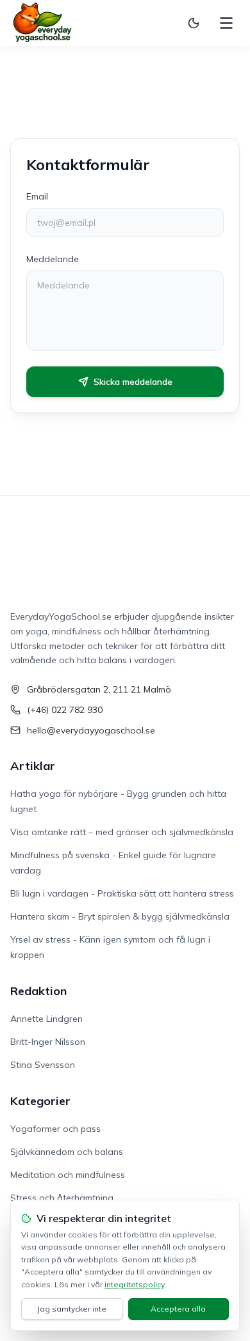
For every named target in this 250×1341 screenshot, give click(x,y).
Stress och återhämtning (61, 1198)
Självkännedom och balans (66, 1151)
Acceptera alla (178, 1309)
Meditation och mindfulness (67, 1174)
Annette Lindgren (46, 1018)
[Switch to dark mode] (193, 23)
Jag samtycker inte (71, 1309)
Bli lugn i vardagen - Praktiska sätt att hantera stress (122, 893)
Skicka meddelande (133, 382)
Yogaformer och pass (55, 1128)
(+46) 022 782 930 (65, 710)
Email (37, 196)
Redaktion (38, 991)
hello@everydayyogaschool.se (91, 730)
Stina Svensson (42, 1064)
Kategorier (40, 1101)
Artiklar (32, 765)
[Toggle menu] (226, 23)
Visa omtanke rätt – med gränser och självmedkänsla (121, 832)
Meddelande (52, 259)
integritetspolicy (134, 1284)
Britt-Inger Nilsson (47, 1041)
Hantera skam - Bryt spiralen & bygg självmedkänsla (119, 916)
